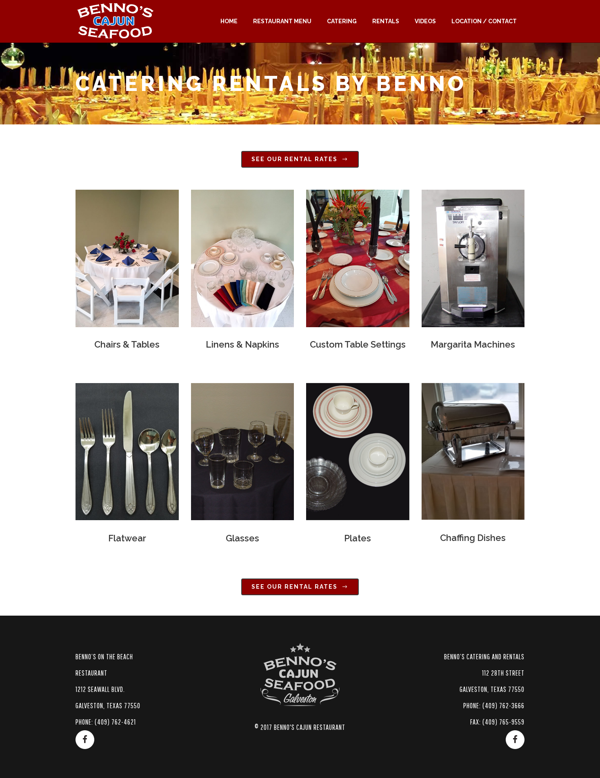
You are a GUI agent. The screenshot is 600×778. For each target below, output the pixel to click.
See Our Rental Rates (294, 159)
